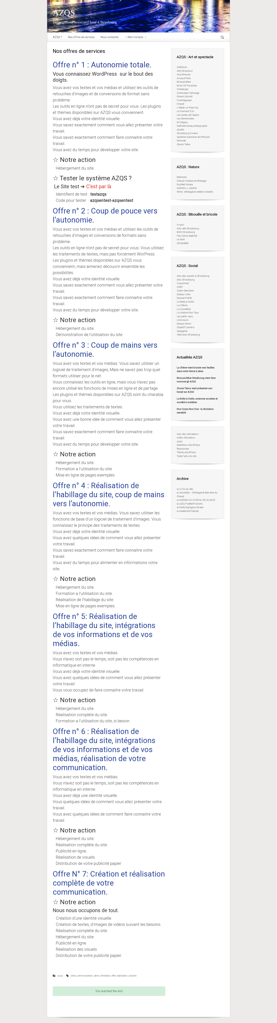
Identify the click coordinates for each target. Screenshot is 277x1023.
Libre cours (183, 320)
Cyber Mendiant (185, 290)
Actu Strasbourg (185, 279)
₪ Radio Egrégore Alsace (190, 507)
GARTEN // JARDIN (187, 188)
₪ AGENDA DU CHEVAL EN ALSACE (196, 500)
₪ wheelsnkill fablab (188, 511)
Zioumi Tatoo (183, 144)
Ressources (183, 448)
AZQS (64, 12)
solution (133, 975)
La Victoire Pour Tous (188, 312)
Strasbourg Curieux (187, 133)
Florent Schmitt (185, 96)
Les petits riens (185, 316)
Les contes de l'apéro (188, 115)
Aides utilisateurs (186, 437)
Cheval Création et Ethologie (191, 180)
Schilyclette (182, 243)
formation (105, 975)
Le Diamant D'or (185, 111)
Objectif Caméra (185, 327)
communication (85, 975)
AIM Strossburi (185, 70)
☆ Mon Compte (134, 37)
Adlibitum (182, 67)
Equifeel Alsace (185, 184)
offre (113, 975)
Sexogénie (182, 331)
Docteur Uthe (183, 294)
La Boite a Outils (185, 301)
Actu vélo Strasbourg (188, 228)
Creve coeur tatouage (188, 92)
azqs (60, 975)
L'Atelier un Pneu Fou (187, 107)
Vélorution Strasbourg (188, 334)
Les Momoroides (185, 118)
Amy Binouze (183, 74)
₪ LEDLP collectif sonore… (190, 503)
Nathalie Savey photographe (192, 125)
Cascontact (183, 283)
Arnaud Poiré (184, 78)
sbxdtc (180, 129)
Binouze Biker (184, 81)
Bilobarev (182, 177)
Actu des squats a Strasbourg (193, 275)
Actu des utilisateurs (188, 434)
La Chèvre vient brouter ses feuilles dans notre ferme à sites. (195, 369)
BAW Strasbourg (186, 232)
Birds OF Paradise (187, 85)
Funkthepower (184, 100)
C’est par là (98, 187)
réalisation (122, 975)
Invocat (180, 103)
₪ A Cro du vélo (185, 489)
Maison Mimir (184, 323)
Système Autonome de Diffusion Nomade (193, 139)
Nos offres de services (81, 37)
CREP (180, 287)
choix (73, 975)
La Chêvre (182, 305)
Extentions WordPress (188, 445)
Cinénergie (182, 89)
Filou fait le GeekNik (187, 235)
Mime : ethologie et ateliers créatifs (195, 191)
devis (96, 975)
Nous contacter (110, 37)
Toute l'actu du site (186, 456)
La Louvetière (184, 309)
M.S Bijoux (182, 122)
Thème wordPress (186, 452)
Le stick (181, 239)
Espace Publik (184, 298)
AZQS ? (57, 37)
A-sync (180, 224)
